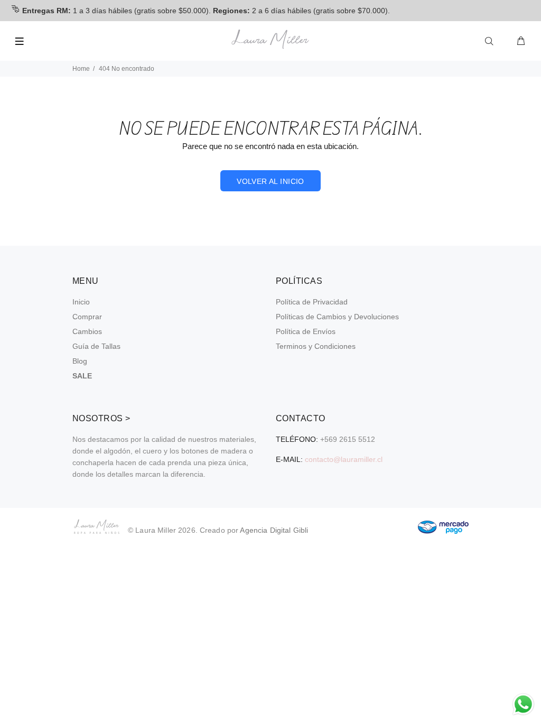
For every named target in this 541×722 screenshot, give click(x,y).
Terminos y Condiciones (316, 346)
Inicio (81, 302)
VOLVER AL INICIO (270, 181)
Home (81, 68)
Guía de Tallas (96, 346)
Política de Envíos (305, 331)
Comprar (87, 316)
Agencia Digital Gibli (274, 530)
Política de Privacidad (312, 302)
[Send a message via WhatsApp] (523, 704)
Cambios (87, 331)
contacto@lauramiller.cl (344, 459)
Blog (79, 361)
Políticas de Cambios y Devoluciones (337, 316)
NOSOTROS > (101, 418)
